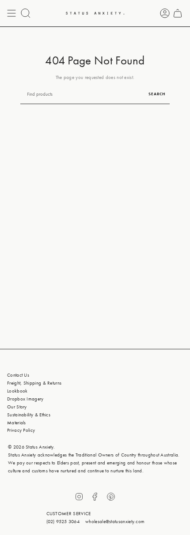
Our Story (17, 407)
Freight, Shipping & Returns (34, 383)
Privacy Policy (21, 430)
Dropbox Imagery (25, 399)
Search (156, 94)
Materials (16, 422)
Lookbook (17, 391)
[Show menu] (11, 13)
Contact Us (18, 375)
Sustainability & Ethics (28, 415)
